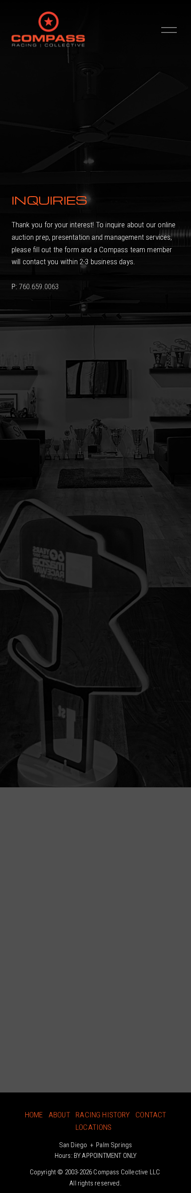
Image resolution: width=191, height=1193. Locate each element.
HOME (34, 1114)
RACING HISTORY (103, 1114)
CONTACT (150, 1114)
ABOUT (59, 1114)
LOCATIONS (94, 1127)
